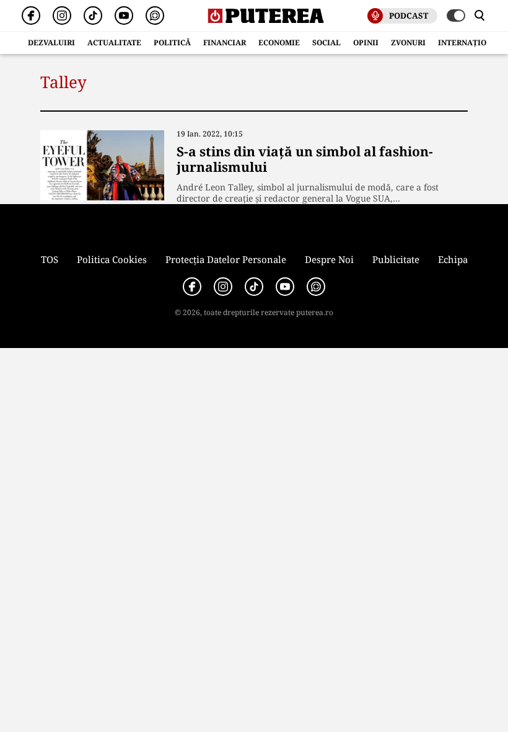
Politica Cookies (112, 259)
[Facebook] (31, 15)
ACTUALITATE (114, 42)
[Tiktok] (93, 15)
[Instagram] (62, 15)
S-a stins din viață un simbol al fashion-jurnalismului (305, 159)
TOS (49, 259)
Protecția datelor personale (225, 259)
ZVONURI (408, 42)
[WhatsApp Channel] (155, 15)
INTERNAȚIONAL (470, 42)
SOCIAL (326, 42)
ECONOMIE (279, 42)
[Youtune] (124, 15)
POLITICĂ (172, 42)
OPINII (366, 42)
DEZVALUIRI (51, 42)
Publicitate (395, 259)
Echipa (453, 259)
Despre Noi (329, 259)
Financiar (224, 42)
